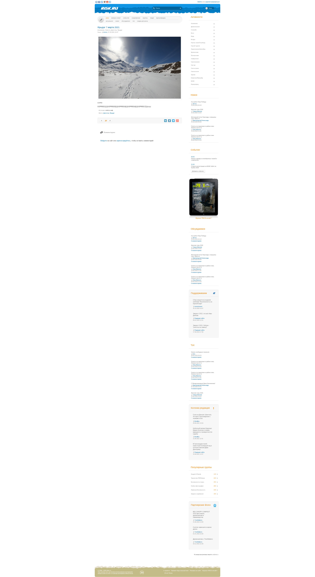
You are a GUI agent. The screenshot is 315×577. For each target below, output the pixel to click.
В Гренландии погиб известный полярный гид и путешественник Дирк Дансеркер (202, 446)
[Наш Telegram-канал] (110, 2)
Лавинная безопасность (198, 490)
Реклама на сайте (195, 570)
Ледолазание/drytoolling (198, 49)
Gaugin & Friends (196, 474)
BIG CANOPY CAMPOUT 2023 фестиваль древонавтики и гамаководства (201, 514)
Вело (192, 33)
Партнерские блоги (201, 505)
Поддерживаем (199, 293)
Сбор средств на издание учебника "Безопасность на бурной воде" (202, 302)
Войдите (104, 141)
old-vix (195, 103)
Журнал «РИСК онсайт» (209, 570)
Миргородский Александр (201, 120)
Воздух (193, 39)
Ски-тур (193, 65)
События (126, 18)
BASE (192, 81)
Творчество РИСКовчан (198, 478)
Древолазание (195, 26)
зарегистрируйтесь (124, 141)
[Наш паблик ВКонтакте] (96, 2)
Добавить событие (198, 171)
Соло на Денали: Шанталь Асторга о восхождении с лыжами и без (202, 416)
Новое (117, 21)
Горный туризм (195, 46)
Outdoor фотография (197, 486)
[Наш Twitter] (102, 2)
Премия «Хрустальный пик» (180, 570)
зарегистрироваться (212, 2)
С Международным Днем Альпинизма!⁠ (203, 383)
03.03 (192, 156)
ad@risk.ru (215, 554)
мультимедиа (160, 18)
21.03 (192, 164)
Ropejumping (194, 84)
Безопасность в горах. (197, 482)
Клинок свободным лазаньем (200, 352)
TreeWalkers (198, 520)
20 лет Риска (168, 573)
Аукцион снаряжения (197, 494)
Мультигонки (194, 52)
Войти (200, 2)
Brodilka (197, 421)
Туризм (193, 74)
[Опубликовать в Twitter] (173, 120)
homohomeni (198, 306)
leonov (105, 32)
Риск (107, 18)
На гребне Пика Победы (198, 102)
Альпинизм (100, 30)
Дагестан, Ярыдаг (116, 30)
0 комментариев (196, 241)
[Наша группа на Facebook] (99, 2)
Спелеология (195, 71)
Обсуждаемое (126, 21)
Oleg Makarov (197, 129)
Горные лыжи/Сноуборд (198, 42)
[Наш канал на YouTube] (107, 2)
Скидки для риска (142, 21)
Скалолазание (195, 62)
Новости (107, 30)
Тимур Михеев (197, 111)
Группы (145, 18)
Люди (152, 18)
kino (194, 354)
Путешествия (195, 55)
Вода (192, 36)
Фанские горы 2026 (197, 109)
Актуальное (109, 21)
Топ (134, 21)
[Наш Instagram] (105, 2)
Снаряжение (136, 18)
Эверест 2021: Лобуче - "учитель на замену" (201, 326)
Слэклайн (194, 30)
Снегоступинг (195, 68)
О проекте (166, 570)
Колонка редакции (200, 408)
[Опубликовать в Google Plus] (177, 120)
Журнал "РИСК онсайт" (204, 218)
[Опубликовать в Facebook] (169, 120)
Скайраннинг (195, 58)
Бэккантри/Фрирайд (197, 78)
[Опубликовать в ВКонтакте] (165, 120)
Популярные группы (201, 467)
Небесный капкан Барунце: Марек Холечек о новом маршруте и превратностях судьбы (202, 431)
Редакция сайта (199, 318)
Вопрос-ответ (116, 18)
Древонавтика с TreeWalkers (203, 539)
